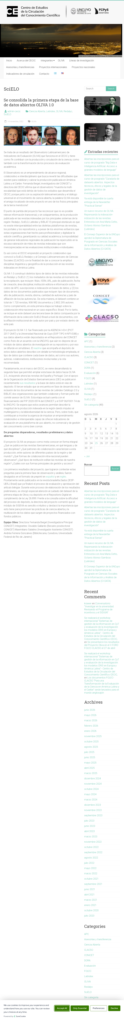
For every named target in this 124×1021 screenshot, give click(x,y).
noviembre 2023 (93, 810)
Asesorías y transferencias (20, 67)
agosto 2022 (91, 857)
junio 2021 (89, 889)
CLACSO (88, 357)
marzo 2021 (90, 899)
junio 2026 (89, 709)
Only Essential (79, 1008)
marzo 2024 (90, 799)
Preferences (98, 1008)
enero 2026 (90, 731)
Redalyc (68, 111)
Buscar (88, 464)
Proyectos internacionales (53, 67)
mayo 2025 (90, 762)
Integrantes (47, 60)
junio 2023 (89, 826)
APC (86, 341)
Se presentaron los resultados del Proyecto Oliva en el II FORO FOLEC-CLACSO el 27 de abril (101, 645)
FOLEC (87, 378)
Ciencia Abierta (37, 111)
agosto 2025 (91, 746)
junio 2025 (89, 757)
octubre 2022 (91, 847)
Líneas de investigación (81, 60)
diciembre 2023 (92, 804)
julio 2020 (89, 915)
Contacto (44, 73)
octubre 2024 (91, 789)
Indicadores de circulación (20, 73)
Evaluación (90, 373)
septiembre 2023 (93, 815)
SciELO (7, 114)
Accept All (62, 1008)
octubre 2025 (91, 741)
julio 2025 (89, 752)
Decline (114, 1008)
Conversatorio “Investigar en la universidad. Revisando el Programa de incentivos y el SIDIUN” (99, 608)
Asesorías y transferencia (97, 346)
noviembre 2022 (93, 841)
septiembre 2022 (93, 852)
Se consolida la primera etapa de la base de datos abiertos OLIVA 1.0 (41, 102)
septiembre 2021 (93, 884)
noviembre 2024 (93, 783)
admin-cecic (14, 111)
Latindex (50, 111)
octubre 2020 (91, 910)
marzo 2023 (90, 836)
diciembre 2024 (92, 778)
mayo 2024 (90, 794)
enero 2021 (90, 905)
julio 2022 (89, 862)
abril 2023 (89, 831)
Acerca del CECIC (26, 60)
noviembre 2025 (93, 736)
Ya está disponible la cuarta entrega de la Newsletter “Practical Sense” (98, 202)
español (50, 476)
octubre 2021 (91, 878)
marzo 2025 (90, 773)
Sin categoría (91, 404)
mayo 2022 (90, 868)
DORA (87, 367)
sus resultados (27, 383)
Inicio (9, 60)
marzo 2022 (90, 873)
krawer (87, 603)
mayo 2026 (90, 715)
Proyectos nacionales (83, 67)
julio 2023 (89, 820)
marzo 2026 (90, 720)
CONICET (89, 362)
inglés (63, 476)
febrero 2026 (91, 725)
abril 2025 (89, 768)
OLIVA (61, 60)
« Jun (87, 456)
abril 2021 (89, 894)
